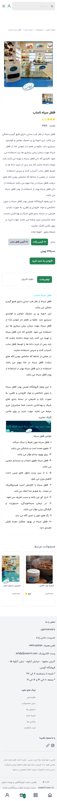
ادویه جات (36, 232)
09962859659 (35, 645)
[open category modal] (35, 795)
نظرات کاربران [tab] (27, 279)
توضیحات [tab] (45, 279)
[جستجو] (52, 6)
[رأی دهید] (53, 119)
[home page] (49, 796)
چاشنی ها (31, 721)
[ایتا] (47, 745)
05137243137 (47, 629)
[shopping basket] (21, 796)
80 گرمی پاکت (39, 241)
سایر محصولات (29, 703)
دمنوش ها (31, 709)
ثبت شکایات (30, 727)
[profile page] (7, 796)
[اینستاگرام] (52, 745)
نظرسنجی (31, 697)
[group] (39, 579)
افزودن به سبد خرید (42, 261)
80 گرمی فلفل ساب (19, 241)
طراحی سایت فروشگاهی (25, 782)
